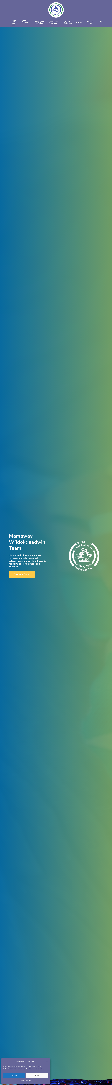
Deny (37, 1075)
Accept (14, 1075)
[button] (47, 1061)
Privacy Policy (26, 1080)
